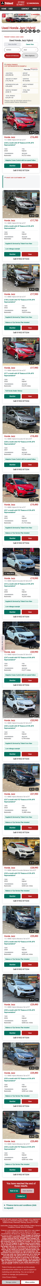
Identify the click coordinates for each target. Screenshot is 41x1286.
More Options (30, 55)
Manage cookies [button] (11, 1282)
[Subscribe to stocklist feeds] (30, 31)
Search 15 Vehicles (12, 55)
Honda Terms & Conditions (24, 1227)
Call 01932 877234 (21, 170)
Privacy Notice (13, 1226)
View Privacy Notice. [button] (9, 1277)
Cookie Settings (24, 1226)
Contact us (21, 1196)
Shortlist (12, 166)
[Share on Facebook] (21, 31)
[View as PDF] (38, 31)
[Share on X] (26, 31)
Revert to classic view (30, 44)
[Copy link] (34, 31)
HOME (3, 9)
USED (10, 9)
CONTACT (25, 9)
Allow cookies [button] (30, 1282)
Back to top (14, 1191)
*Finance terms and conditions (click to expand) (20, 1206)
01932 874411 (20, 3)
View (30, 166)
